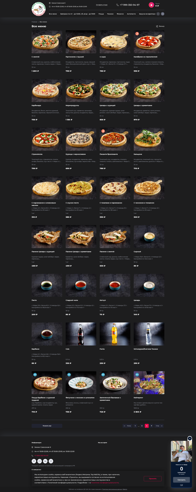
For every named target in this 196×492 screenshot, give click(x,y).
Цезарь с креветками (143, 105)
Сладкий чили (72, 300)
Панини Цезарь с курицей (43, 252)
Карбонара (36, 105)
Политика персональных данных (112, 489)
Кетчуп (103, 300)
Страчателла (37, 154)
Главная (34, 22)
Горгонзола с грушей (75, 57)
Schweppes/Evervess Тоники (146, 349)
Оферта (124, 489)
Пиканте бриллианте (109, 154)
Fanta (102, 349)
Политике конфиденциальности (105, 483)
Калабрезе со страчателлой (145, 57)
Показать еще (47, 426)
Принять (152, 479)
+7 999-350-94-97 (41, 456)
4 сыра (103, 57)
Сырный (137, 252)
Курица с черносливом (76, 154)
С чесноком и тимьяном (144, 203)
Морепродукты (72, 105)
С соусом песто (72, 203)
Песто (34, 300)
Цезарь (137, 300)
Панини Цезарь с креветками (78, 252)
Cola (67, 349)
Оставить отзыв (101, 5)
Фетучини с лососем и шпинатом (80, 398)
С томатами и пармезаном (111, 203)
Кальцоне (138, 154)
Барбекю (35, 349)
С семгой (35, 57)
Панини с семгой (107, 252)
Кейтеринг (138, 398)
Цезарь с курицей (107, 105)
